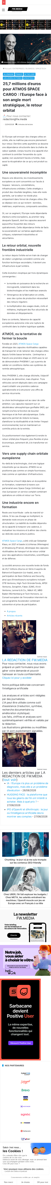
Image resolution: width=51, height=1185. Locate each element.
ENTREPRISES (18, 68)
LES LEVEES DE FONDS (13, 78)
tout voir (9, 780)
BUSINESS (30, 68)
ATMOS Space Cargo (28, 344)
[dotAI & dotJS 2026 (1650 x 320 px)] (25, 24)
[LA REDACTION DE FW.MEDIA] (19, 653)
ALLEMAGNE (9, 74)
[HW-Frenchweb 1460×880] (25, 975)
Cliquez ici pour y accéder (17, 677)
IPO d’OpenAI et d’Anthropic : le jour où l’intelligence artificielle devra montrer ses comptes (27, 813)
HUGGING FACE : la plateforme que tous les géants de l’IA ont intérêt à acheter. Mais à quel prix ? (27, 798)
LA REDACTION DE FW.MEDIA (24, 660)
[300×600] (20, 1060)
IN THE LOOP (29, 74)
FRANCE (19, 74)
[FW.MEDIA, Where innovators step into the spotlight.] (18, 10)
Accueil (7, 68)
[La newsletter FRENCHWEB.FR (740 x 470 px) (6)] (25, 941)
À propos (11, 611)
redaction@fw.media (15, 119)
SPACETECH (41, 68)
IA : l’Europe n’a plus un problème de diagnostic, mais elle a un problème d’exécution (27, 787)
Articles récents (14, 615)
